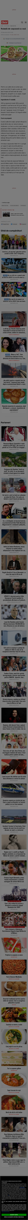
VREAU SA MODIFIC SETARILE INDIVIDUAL (14, 1217)
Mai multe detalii (22, 1187)
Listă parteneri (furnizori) (5, 1211)
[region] (14, 1198)
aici (8, 1195)
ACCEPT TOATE (14, 1214)
